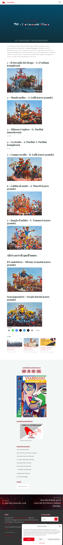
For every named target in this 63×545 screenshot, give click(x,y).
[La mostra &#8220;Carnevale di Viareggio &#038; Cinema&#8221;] (47, 342)
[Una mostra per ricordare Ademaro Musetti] (31, 342)
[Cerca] (56, 519)
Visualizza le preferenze (54, 539)
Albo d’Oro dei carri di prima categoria (27, 453)
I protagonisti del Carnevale (24, 463)
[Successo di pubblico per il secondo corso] (14, 342)
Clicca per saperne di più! (25, 440)
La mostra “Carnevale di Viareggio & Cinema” (46, 348)
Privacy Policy (42, 542)
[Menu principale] (59, 2)
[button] (60, 526)
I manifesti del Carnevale (23, 473)
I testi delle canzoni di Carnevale (25, 456)
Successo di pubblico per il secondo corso (13, 348)
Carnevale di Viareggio (31, 21)
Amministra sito (9, 535)
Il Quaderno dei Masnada (24, 469)
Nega (40, 539)
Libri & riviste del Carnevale (24, 466)
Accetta (29, 539)
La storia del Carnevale (23, 449)
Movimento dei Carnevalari (21, 518)
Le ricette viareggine (22, 476)
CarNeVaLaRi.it (11, 2)
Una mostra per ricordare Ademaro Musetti (30, 348)
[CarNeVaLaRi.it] (4, 2)
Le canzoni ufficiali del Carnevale (25, 459)
